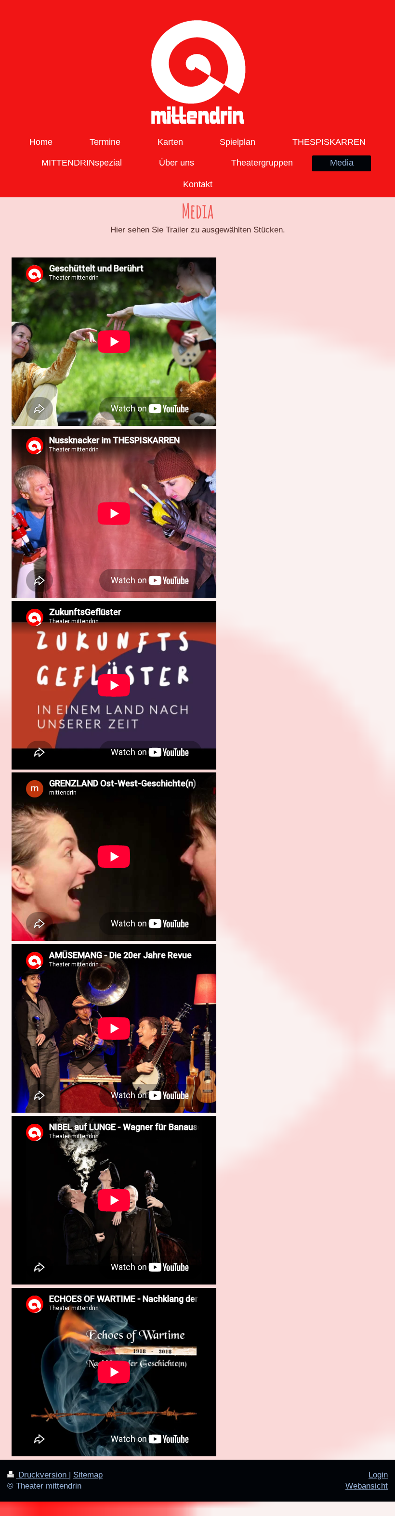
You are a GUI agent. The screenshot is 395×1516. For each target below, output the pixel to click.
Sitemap (88, 1474)
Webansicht (366, 1485)
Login (378, 1474)
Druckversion (42, 1474)
